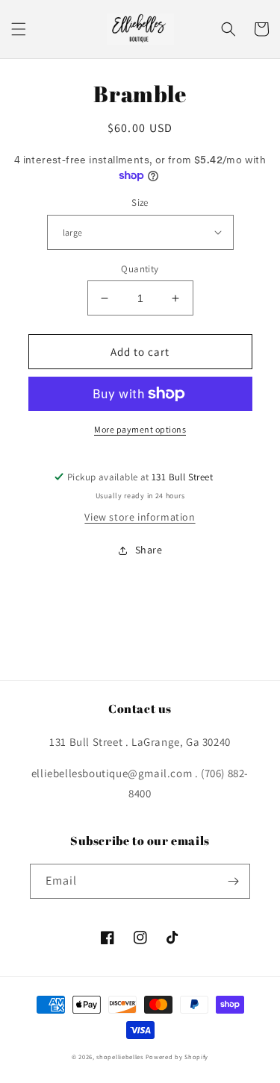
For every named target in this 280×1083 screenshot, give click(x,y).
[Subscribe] (233, 881)
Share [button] (149, 549)
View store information (139, 517)
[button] (18, 29)
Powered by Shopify (177, 1056)
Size (140, 202)
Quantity (139, 269)
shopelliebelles (119, 1056)
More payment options (140, 429)
